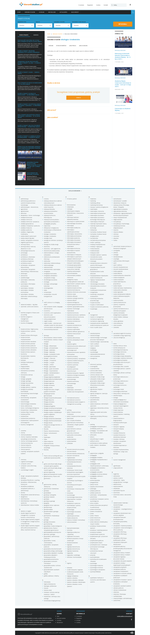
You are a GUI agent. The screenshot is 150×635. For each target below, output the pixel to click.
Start (19, 12)
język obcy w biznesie (73, 433)
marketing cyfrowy (95, 203)
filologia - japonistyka (50, 366)
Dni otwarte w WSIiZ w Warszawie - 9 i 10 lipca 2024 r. (30, 83)
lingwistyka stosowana (73, 536)
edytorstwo (47, 226)
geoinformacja (48, 507)
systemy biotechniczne (119, 302)
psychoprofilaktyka (95, 572)
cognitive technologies (27, 461)
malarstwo (93, 199)
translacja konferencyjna (120, 422)
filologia (46, 344)
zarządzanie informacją (119, 532)
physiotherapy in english (97, 439)
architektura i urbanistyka (28, 257)
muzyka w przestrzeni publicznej (99, 307)
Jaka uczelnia (83, 45)
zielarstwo (116, 592)
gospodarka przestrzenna (51, 559)
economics (47, 311)
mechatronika (94, 238)
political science (94, 441)
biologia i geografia (26, 379)
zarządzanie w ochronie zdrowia (122, 573)
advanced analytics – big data (29, 304)
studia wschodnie (118, 300)
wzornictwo (116, 492)
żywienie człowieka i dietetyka (75, 580)
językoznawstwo (71, 439)
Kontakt (106, 5)
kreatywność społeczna (73, 503)
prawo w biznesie (95, 520)
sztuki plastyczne (118, 323)
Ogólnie (51, 45)
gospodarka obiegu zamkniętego (53, 551)
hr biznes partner (72, 199)
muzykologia (93, 309)
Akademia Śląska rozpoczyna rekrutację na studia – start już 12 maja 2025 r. (34, 165)
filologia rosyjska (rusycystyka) (52, 410)
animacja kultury (25, 244)
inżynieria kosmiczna (72, 313)
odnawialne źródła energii (97, 377)
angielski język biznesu (27, 242)
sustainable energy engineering (121, 335)
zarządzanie (116, 507)
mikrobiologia (94, 282)
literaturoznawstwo (72, 542)
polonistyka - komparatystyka (98, 495)
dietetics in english (26, 511)
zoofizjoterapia (117, 596)
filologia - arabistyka (49, 350)
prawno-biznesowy (95, 509)
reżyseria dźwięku (118, 232)
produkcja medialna (95, 532)
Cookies (98, 5)
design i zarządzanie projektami (30, 476)
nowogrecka (93, 358)
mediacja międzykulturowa (97, 244)
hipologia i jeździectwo (50, 586)
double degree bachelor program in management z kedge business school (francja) (30, 521)
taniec (115, 343)
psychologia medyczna (96, 565)
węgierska (116, 474)
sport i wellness (117, 265)
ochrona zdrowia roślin (96, 375)
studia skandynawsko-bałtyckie (122, 294)
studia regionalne (118, 292)
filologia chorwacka (49, 385)
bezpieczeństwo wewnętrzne (29, 348)
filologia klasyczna (49, 400)
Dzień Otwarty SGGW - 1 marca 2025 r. (28, 72)
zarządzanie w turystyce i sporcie (122, 579)
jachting (69, 410)
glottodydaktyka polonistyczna (52, 532)
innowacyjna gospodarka (74, 265)
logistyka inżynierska (72, 551)
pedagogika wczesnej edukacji (98, 474)
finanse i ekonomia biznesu (51, 431)
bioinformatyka (25, 368)
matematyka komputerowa (97, 213)
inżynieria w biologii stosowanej (75, 375)
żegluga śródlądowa (72, 576)
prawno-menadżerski (96, 511)
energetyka (47, 271)
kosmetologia (71, 495)
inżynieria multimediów (73, 329)
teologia (115, 397)
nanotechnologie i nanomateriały (99, 342)
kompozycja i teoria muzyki (74, 470)
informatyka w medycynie (74, 255)
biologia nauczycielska (27, 383)
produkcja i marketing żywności (99, 530)
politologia (93, 488)
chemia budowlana (26, 435)
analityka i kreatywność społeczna (30, 226)
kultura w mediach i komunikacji (76, 520)
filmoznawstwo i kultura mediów (53, 337)
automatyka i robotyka (27, 288)
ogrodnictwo (93, 387)
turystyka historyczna (119, 433)
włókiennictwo (117, 484)
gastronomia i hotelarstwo (51, 488)
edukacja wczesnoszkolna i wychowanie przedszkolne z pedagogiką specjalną (51, 222)
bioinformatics (25, 321)
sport (114, 263)
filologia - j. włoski (49, 364)
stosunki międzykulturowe (120, 267)
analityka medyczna (26, 228)
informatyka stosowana (73, 240)
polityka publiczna (95, 491)
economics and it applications (52, 313)
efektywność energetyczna (51, 228)
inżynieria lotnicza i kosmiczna (75, 317)
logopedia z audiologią (73, 555)
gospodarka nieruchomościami (52, 549)
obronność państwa (95, 364)
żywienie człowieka (72, 578)
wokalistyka (116, 488)
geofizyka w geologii (49, 501)
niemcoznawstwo (95, 356)
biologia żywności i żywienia (28, 387)
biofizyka (23, 360)
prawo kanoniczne (95, 518)
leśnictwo (69, 530)
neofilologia (93, 350)
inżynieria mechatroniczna (74, 325)
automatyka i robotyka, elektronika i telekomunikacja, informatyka (29, 296)
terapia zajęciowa (118, 410)
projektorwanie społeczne (97, 534)
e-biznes (46, 199)
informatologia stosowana (74, 223)
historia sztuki (48, 590)
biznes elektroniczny (26, 406)
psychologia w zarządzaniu (97, 569)
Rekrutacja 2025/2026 (120, 50)
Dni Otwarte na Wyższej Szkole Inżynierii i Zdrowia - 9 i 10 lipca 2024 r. (29, 116)
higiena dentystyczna (49, 584)
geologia (46, 520)
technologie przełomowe (120, 391)
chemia (23, 433)
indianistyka (70, 207)
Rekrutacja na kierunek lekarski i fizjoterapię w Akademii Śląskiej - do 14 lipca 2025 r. (29, 148)
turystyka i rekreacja (118, 439)
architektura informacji (27, 259)
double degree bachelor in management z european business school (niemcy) (28, 515)
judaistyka (70, 443)
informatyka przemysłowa (74, 236)
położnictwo (93, 497)
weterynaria (116, 476)
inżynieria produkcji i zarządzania (76, 358)
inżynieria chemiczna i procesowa (76, 292)
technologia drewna (118, 354)
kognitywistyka (71, 457)
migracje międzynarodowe (97, 280)
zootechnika (116, 600)
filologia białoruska (49, 381)
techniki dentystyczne (119, 348)
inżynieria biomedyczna (73, 290)
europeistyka (47, 292)
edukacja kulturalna (49, 209)
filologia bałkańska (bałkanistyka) (53, 379)
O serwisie (81, 5)
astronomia (24, 275)
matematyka (93, 209)
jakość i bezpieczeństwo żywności (76, 416)
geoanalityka (47, 493)
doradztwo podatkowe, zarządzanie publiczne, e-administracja (28, 488)
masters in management (97, 317)
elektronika (47, 261)
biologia (23, 377)
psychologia (93, 563)
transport (116, 424)
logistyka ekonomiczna (73, 547)
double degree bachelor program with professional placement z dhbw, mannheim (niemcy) (30, 528)
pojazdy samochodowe (96, 486)
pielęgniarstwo (94, 482)
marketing (93, 201)
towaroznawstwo (118, 412)
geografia (46, 503)
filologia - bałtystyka (49, 352)
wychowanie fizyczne (119, 490)
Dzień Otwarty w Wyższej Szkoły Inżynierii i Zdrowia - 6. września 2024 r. (29, 105)
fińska (45, 435)
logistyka (69, 545)
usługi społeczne (118, 468)
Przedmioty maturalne (79, 21)
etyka (45, 290)
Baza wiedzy (75, 12)
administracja (24, 199)
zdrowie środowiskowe (119, 590)
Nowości (36, 35)
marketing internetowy (96, 205)
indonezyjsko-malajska (73, 211)
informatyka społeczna (73, 238)
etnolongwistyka (48, 288)
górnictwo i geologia (49, 534)
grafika (46, 574)
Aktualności (63, 12)
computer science (26, 464)
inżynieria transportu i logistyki (75, 373)
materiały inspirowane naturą (98, 224)
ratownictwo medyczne (119, 203)
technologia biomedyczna (120, 350)
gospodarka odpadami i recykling (53, 553)
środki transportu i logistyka (75, 570)
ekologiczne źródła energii (51, 244)
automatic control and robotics (29, 306)
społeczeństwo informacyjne (121, 261)
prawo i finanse (94, 515)
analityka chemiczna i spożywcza (30, 221)
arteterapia (24, 273)
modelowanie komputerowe (98, 290)
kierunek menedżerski (73, 455)
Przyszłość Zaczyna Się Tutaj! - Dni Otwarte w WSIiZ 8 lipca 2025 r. (30, 40)
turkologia (116, 431)
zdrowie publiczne (118, 588)
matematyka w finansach (97, 221)
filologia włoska (48, 423)
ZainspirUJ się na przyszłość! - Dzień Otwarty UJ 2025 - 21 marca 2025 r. (29, 63)
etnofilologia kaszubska (50, 280)
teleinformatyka (117, 395)
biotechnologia (25, 402)
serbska (115, 252)
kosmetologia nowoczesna (74, 497)
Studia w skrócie (61, 45)
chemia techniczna (26, 447)
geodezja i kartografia (50, 495)
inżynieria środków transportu (75, 360)
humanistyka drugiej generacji (52, 600)
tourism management (119, 460)
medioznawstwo (94, 248)
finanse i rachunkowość (50, 433)
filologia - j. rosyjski (49, 362)
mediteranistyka (94, 251)
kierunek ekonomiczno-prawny (75, 449)
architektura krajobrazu (27, 261)
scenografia (116, 250)
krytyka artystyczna (72, 518)
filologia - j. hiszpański (50, 360)
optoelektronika (94, 400)
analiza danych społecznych (28, 236)
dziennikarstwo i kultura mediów (30, 505)
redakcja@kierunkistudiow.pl (124, 616)
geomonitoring (48, 524)
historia (46, 588)
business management (27, 424)
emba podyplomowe (50, 319)
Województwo (22, 21)
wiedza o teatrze (118, 478)
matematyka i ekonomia (97, 211)
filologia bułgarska (49, 383)
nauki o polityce (94, 344)
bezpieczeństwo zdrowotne (28, 350)
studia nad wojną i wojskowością (122, 288)
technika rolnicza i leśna (120, 346)
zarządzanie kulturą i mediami (121, 552)
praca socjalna (94, 503)
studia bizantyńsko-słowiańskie (122, 275)
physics (92, 437)
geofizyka (46, 499)
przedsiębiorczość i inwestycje (98, 545)
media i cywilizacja (95, 242)
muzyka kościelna (95, 302)
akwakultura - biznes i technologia (30, 215)
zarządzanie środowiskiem (120, 571)
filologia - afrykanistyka (50, 346)
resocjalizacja (117, 221)
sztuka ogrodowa (118, 321)
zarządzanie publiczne (119, 569)
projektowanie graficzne (96, 540)
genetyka (46, 491)
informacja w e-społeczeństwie (75, 221)
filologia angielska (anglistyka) (52, 377)
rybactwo (115, 238)
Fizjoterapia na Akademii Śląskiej (33, 173)
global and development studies (53, 474)
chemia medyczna (26, 445)
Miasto (38, 21)
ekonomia (47, 246)
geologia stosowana (49, 522)
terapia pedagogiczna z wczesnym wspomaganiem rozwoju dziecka (120, 406)
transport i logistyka (118, 427)
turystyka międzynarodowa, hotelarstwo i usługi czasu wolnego (121, 452)
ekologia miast (48, 238)
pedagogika (93, 455)
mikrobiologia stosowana (97, 284)
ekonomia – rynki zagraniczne (52, 248)
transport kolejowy (118, 429)
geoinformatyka (48, 509)
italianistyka (70, 387)
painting (92, 424)
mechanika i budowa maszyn (98, 232)
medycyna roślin (94, 253)
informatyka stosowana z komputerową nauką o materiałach (74, 244)
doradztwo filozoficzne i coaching (30, 480)
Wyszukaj (123, 24)
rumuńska (116, 236)
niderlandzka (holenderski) (97, 354)
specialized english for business (122, 333)
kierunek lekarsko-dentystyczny (75, 453)
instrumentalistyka (72, 273)
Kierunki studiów (30, 12)
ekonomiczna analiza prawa (52, 251)
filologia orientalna (49, 402)
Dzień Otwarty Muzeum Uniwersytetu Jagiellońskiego (29, 51)
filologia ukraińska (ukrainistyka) (52, 420)
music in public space (96, 327)
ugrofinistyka (116, 466)
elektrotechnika (48, 267)
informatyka (70, 225)
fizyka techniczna (48, 443)
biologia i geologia (26, 381)
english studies (48, 321)
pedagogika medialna (96, 457)
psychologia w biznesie (96, 567)
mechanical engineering (96, 319)
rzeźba (115, 240)
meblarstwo (93, 230)
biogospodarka (25, 366)
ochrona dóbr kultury (96, 370)
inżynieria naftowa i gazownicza (75, 331)
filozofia (46, 429)
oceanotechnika (94, 368)
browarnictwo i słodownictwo (29, 410)
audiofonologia (25, 278)
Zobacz (78, 97)
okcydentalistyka (94, 397)
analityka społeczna (26, 230)
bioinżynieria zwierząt (27, 375)
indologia (69, 209)
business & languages (27, 323)
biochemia (24, 354)
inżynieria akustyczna (73, 286)
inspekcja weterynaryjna (73, 271)
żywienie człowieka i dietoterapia (76, 582)
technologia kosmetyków (120, 360)
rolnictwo (115, 234)
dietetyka (23, 478)
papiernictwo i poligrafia (97, 453)
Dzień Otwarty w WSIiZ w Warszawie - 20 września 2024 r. (29, 94)
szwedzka (116, 327)
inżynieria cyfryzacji (72, 296)
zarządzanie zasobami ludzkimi (122, 586)
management (94, 315)
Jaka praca (72, 45)
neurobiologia (94, 352)
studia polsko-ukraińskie (120, 290)
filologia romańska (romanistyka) (53, 408)
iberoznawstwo (71, 205)
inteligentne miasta (72, 279)
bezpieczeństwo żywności (28, 352)
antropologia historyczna (28, 251)
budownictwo (24, 416)
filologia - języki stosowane (51, 369)
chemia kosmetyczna (27, 443)
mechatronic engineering (97, 321)
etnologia (46, 282)
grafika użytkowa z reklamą (51, 576)
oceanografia (93, 366)
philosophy (93, 435)
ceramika (23, 430)
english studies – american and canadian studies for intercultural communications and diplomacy (53, 325)
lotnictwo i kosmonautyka (74, 557)
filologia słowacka (49, 416)
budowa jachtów (25, 414)
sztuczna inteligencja (119, 337)
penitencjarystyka (95, 480)
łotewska (69, 567)
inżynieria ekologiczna (73, 302)
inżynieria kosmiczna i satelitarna (76, 315)
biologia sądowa (25, 385)
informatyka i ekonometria (74, 234)
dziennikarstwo (25, 499)
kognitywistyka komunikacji (74, 460)
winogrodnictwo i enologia (120, 482)
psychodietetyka (94, 557)
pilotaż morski (94, 484)
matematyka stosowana (97, 215)
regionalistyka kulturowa (120, 211)
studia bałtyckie (117, 273)
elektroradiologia (48, 265)
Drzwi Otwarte (23, 35)
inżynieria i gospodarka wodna (75, 306)
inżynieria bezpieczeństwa (74, 288)
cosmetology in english (27, 470)
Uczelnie (41, 12)
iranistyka (69, 385)
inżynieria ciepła (71, 294)
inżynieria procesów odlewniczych (76, 346)
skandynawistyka (118, 257)
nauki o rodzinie (94, 346)
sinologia (115, 255)
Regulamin (90, 5)
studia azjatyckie (118, 271)
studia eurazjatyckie (118, 277)
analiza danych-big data (27, 238)
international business (73, 398)
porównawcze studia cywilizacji (98, 443)
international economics (74, 400)
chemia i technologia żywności (29, 441)
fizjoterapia (47, 437)
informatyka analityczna (73, 228)
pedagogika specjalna (96, 472)
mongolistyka (94, 292)
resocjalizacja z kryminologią (121, 224)
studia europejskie (118, 279)
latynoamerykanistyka (73, 528)
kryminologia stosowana (74, 511)
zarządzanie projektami (119, 567)
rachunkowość (117, 199)
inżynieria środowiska (73, 362)
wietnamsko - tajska (119, 480)
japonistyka (70, 418)
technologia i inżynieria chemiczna (122, 358)
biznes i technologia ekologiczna (30, 408)
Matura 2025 (52, 12)
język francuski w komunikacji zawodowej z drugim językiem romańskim (75, 425)
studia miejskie (117, 286)
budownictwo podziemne (28, 418)
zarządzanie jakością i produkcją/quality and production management (122, 548)
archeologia (24, 253)
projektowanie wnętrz (96, 542)
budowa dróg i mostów (27, 412)
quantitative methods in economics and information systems (98, 580)
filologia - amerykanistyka (51, 348)
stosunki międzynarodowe (120, 269)
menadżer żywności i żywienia (98, 255)
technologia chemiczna (119, 352)
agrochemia (24, 209)
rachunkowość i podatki (120, 201)
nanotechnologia (95, 335)
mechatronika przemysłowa (98, 240)
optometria (93, 402)
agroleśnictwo (25, 211)
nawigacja (93, 348)
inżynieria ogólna (71, 344)
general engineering (49, 472)
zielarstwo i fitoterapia (119, 594)
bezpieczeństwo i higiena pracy (29, 329)
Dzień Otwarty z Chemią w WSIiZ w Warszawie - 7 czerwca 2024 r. (29, 136)
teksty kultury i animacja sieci (121, 393)
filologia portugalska (49, 406)
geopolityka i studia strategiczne (53, 526)
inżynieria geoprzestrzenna (74, 304)
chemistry (23, 459)
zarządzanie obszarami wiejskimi (122, 561)
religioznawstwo (117, 219)
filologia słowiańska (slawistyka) (52, 418)
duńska (23, 492)
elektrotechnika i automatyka (52, 269)
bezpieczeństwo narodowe (28, 341)
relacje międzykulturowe (120, 217)
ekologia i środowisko (50, 234)
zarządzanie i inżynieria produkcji (122, 525)
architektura (24, 255)
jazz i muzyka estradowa (74, 420)
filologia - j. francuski (49, 358)
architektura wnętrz (26, 263)
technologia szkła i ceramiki (121, 366)
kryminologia (70, 509)
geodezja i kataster (49, 497)
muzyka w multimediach (97, 305)
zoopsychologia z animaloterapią (122, 598)
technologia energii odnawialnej (122, 356)
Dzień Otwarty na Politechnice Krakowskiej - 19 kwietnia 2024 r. (29, 126)
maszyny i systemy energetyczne (99, 207)
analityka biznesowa (26, 217)
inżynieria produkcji (72, 356)
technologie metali (118, 389)
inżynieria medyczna (72, 327)
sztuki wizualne (117, 325)
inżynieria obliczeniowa (73, 338)
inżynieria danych (71, 300)
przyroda (92, 555)
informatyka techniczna (73, 248)
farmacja (46, 335)
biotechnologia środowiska (28, 404)
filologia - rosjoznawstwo (51, 371)
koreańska (70, 493)
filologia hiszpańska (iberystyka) (52, 398)
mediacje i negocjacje (96, 246)
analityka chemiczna (26, 219)
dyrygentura (24, 497)
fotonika (46, 450)
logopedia (70, 553)
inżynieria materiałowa (73, 319)
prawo (92, 513)
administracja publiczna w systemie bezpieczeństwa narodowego (28, 203)
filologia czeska (48, 387)
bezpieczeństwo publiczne (28, 346)
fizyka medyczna (48, 441)
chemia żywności (25, 449)
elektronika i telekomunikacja (52, 263)
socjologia (116, 259)
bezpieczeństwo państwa (28, 343)
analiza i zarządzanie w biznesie (30, 240)
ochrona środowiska (96, 373)
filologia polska (48, 404)
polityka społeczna (95, 493)
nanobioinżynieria (95, 333)
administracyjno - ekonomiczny (29, 207)
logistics (69, 563)
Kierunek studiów (59, 21)
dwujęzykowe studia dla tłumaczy (30, 495)
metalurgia (93, 261)
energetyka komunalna (50, 273)
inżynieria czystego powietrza (75, 298)
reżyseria (115, 230)
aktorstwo (23, 213)
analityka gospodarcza (27, 224)
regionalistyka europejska (120, 209)
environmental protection (51, 329)
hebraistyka (47, 582)
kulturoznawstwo (72, 522)
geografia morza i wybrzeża (51, 505)
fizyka (45, 439)
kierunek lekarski (71, 451)
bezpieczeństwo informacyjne (29, 335)
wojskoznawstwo (118, 486)
